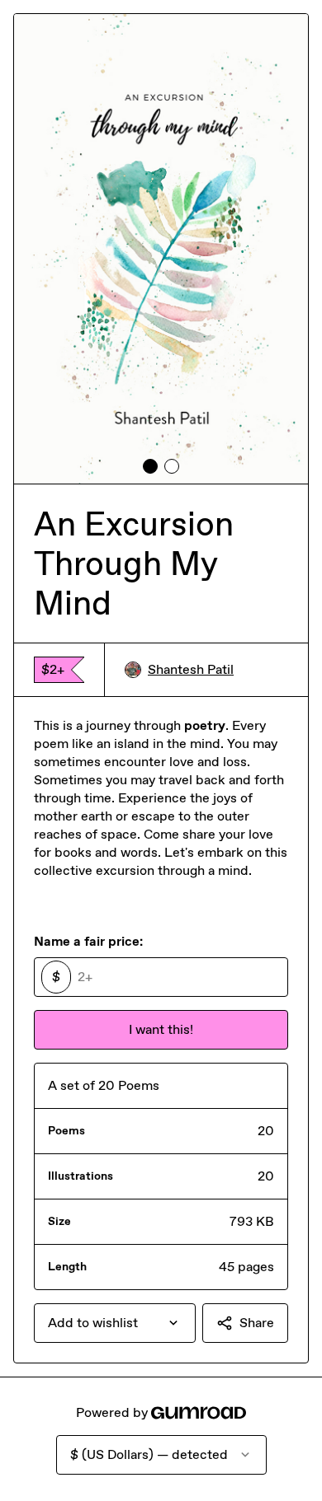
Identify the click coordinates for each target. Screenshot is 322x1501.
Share (256, 1322)
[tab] (150, 466)
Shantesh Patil (191, 669)
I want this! (161, 1029)
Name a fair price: (88, 941)
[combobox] (115, 1323)
